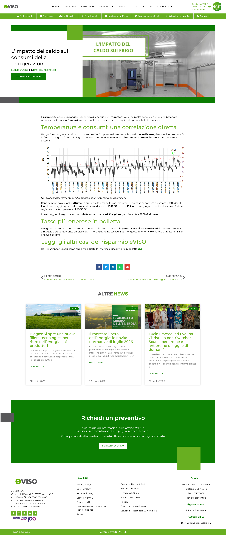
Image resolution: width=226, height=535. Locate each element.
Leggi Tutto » (37, 366)
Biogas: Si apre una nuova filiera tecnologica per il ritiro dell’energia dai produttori (52, 340)
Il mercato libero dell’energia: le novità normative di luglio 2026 (111, 338)
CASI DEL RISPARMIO (44, 70)
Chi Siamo (70, 6)
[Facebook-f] (13, 513)
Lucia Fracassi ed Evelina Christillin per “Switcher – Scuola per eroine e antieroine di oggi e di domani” (171, 342)
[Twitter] (35, 513)
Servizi (86, 6)
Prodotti (104, 6)
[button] (99, 267)
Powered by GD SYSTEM (112, 532)
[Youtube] (30, 513)
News (121, 6)
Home (56, 6)
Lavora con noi (159, 6)
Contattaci (136, 6)
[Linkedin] (24, 513)
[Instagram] (19, 513)
